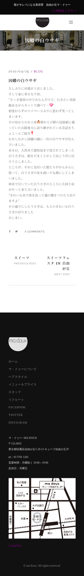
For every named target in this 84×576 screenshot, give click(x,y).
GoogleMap (15, 545)
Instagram (18, 422)
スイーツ (22, 258)
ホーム (13, 361)
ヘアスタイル (18, 376)
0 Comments (35, 231)
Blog (38, 71)
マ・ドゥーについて (23, 369)
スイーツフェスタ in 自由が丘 (58, 263)
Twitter (16, 415)
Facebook (17, 407)
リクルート (16, 399)
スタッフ (15, 392)
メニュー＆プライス (23, 384)
